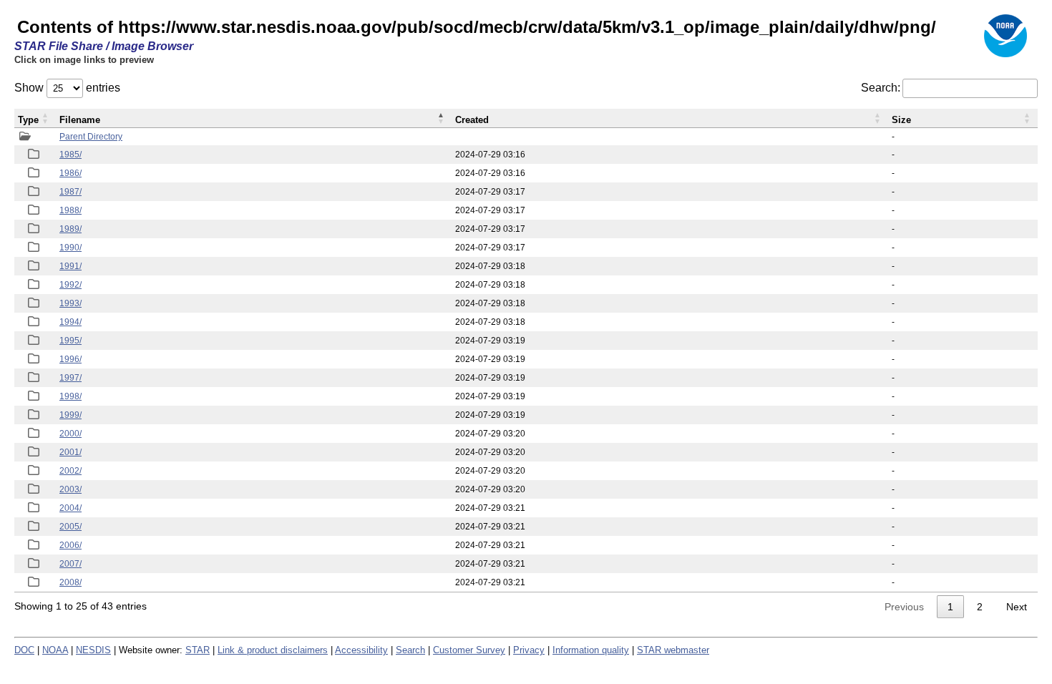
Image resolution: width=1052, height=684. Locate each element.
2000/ (70, 434)
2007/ (70, 564)
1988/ (70, 210)
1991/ (70, 266)
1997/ (70, 378)
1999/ (70, 415)
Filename (79, 119)
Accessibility (361, 650)
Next (1016, 606)
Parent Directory (90, 137)
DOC (24, 650)
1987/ (70, 192)
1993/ (70, 303)
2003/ (70, 489)
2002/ (70, 471)
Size (901, 119)
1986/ (70, 173)
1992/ (70, 285)
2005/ (70, 527)
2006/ (70, 545)
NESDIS (93, 650)
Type (28, 119)
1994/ (70, 322)
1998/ (70, 396)
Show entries (67, 88)
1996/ (70, 359)
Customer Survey (469, 650)
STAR (197, 650)
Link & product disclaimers (273, 650)
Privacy (529, 650)
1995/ (70, 341)
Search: (880, 88)
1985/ (70, 155)
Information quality (590, 650)
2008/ (70, 582)
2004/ (70, 508)
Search (410, 650)
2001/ (70, 452)
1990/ (70, 248)
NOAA (55, 650)
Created (472, 119)
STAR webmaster (673, 650)
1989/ (70, 229)
